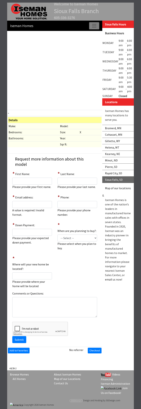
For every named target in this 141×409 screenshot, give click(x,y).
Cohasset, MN (113, 134)
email (108, 279)
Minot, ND (111, 160)
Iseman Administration (115, 383)
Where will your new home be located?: (30, 266)
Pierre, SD (111, 167)
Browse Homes (19, 374)
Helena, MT (112, 147)
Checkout (94, 350)
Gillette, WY (112, 141)
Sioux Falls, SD (114, 179)
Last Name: (67, 174)
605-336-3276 (64, 17)
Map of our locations (118, 188)
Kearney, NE (112, 154)
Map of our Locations (67, 379)
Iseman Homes (21, 25)
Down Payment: (25, 225)
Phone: (64, 197)
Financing (107, 379)
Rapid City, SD (113, 173)
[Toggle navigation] (94, 25)
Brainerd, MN (113, 128)
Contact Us (61, 383)
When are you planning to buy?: (76, 231)
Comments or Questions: (28, 293)
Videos (115, 374)
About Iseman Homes (67, 374)
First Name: (22, 174)
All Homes (19, 379)
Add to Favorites (19, 350)
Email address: (24, 197)
